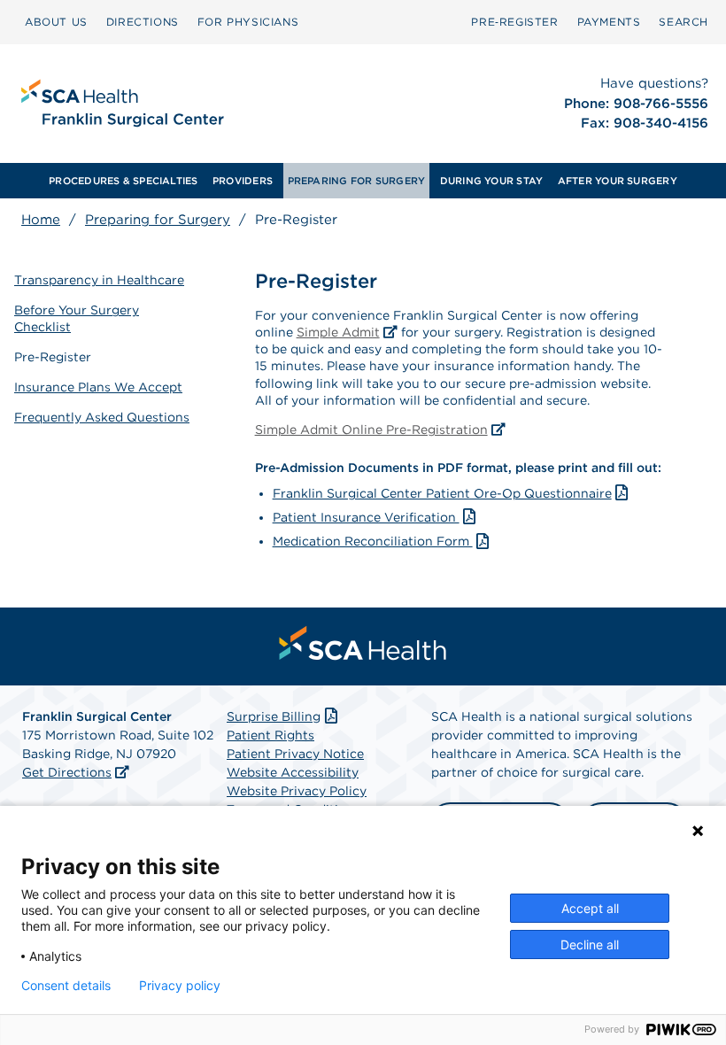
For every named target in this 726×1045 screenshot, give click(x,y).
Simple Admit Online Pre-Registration (371, 429)
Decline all (589, 944)
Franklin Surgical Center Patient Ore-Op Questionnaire (442, 493)
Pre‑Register (514, 21)
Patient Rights (270, 735)
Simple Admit (338, 332)
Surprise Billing (274, 716)
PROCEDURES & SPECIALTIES (123, 180)
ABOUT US (56, 21)
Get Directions (67, 772)
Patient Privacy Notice (295, 754)
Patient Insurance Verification (366, 517)
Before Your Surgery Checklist (76, 318)
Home (40, 220)
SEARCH (683, 21)
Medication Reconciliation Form (373, 541)
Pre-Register (52, 357)
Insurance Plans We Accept (98, 387)
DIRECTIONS (142, 21)
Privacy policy (179, 986)
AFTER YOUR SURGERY (617, 180)
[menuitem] (56, 22)
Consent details (66, 986)
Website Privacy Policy (297, 791)
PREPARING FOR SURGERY (357, 180)
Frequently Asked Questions (101, 417)
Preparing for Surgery (157, 220)
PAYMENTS (609, 21)
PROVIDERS (242, 180)
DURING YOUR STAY (492, 180)
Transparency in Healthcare (99, 280)
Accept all (590, 908)
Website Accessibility (293, 772)
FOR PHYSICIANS (247, 21)
